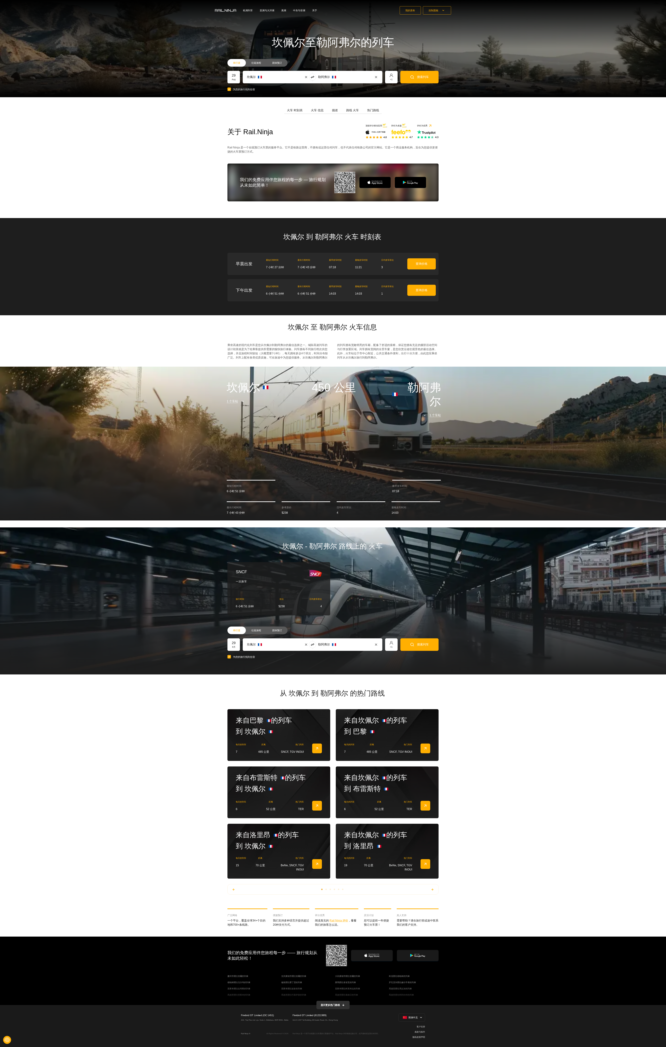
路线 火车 (352, 110)
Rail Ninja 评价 (339, 920)
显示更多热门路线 (330, 1005)
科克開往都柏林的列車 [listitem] (399, 976)
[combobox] (266, 77)
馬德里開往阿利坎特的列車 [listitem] (401, 995)
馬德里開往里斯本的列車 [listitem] (238, 995)
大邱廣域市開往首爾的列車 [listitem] (347, 976)
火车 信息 (317, 110)
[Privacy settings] (7, 1040)
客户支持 (421, 1026)
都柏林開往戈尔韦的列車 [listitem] (238, 982)
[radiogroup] (257, 63)
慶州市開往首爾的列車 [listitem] (237, 976)
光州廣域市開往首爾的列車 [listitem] (293, 976)
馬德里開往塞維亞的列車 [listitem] (346, 995)
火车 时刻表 (295, 110)
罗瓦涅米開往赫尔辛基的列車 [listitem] (402, 982)
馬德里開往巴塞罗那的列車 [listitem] (293, 995)
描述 (335, 110)
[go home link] (225, 10)
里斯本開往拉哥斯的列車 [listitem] (238, 988)
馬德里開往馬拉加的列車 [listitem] (400, 988)
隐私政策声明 (419, 1037)
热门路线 (373, 110)
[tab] (294, 110)
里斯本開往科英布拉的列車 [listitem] (347, 988)
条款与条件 (420, 1032)
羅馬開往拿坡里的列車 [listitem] (345, 982)
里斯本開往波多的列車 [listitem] (291, 988)
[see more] (317, 748)
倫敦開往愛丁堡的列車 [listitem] (291, 982)
